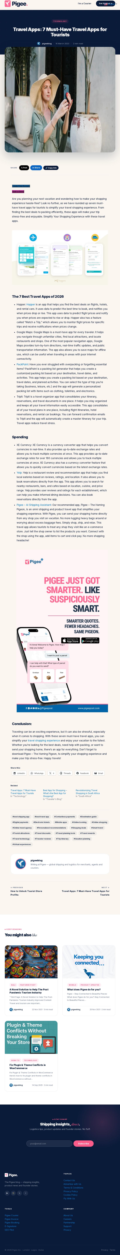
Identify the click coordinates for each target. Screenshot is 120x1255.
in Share (36, 168)
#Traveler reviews (43, 839)
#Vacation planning (82, 839)
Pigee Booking (12, 1222)
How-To (15, 1060)
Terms (112, 1250)
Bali (13, 985)
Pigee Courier (11, 1215)
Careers (68, 1219)
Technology (60, 21)
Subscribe (83, 1143)
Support (67, 1226)
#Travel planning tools (65, 833)
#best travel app (42, 817)
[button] (21, 186)
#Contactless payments (64, 817)
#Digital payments (20, 822)
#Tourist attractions (21, 833)
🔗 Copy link (50, 168)
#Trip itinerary (62, 839)
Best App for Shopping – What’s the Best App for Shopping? (55, 793)
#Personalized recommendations (51, 828)
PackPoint (22, 364)
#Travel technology (21, 839)
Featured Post (28, 985)
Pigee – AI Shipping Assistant (34, 504)
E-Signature (10, 1226)
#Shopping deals (78, 828)
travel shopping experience (44, 740)
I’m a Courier (84, 3)
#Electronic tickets (42, 822)
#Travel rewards (87, 833)
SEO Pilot (9, 1229)
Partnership (69, 1222)
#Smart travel (97, 828)
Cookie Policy (70, 1194)
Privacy (67, 1229)
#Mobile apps (61, 822)
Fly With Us (69, 1198)
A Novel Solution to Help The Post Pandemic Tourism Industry (29, 991)
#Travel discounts (42, 833)
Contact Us (69, 1180)
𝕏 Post (24, 168)
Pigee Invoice (11, 1219)
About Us (68, 1215)
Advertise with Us (72, 1184)
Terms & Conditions (73, 1187)
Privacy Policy (71, 1191)
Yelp (19, 472)
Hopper (30, 304)
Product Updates (90, 985)
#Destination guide (88, 817)
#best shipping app (21, 817)
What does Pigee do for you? (84, 989)
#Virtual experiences (22, 844)
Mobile (72, 985)
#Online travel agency (22, 828)
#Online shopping (99, 822)
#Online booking (79, 822)
